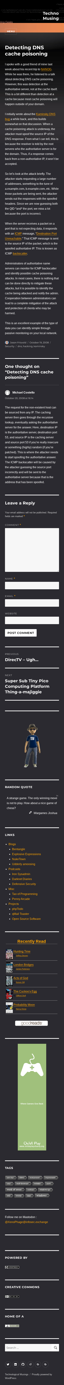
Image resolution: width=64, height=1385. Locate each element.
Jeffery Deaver (22, 955)
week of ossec (14, 1189)
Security (9, 346)
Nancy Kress (21, 1009)
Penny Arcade (21, 898)
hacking (28, 346)
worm (18, 1195)
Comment (13, 525)
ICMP (18, 233)
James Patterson (23, 969)
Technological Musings (16, 1374)
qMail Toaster (20, 913)
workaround (34, 1177)
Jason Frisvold (18, 342)
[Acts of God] (9, 981)
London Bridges (24, 964)
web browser (22, 1183)
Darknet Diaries (22, 879)
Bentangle (18, 849)
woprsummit (50, 1177)
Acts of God (21, 978)
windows (41, 1195)
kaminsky (39, 346)
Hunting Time (22, 951)
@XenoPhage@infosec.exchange (26, 1222)
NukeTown (19, 859)
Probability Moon (24, 1004)
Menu (11, 31)
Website (11, 613)
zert (48, 1183)
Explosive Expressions (26, 854)
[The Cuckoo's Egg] (9, 994)
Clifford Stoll (21, 995)
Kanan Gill (20, 982)
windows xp (45, 1189)
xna (29, 1195)
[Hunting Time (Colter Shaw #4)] (9, 954)
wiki (8, 1183)
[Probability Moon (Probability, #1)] (9, 1007)
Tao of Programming (25, 893)
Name (10, 578)
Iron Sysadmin (21, 874)
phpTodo (17, 908)
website (37, 1183)
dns (20, 346)
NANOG (46, 69)
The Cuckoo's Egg (25, 991)
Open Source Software (26, 918)
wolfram (31, 1190)
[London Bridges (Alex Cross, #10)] (9, 967)
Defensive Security (24, 884)
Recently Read (31, 941)
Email (10, 596)
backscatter (20, 253)
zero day (10, 1177)
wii (8, 1195)
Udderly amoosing (23, 864)
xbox (22, 1177)
